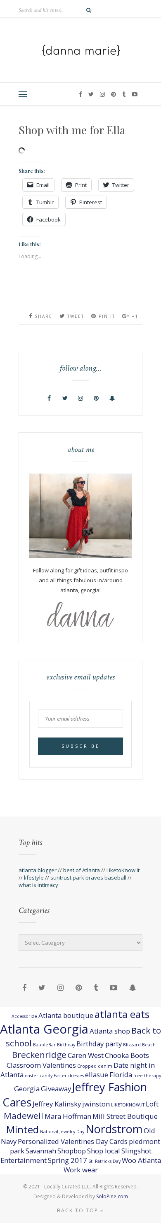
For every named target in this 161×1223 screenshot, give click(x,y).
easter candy (38, 1075)
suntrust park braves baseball (88, 877)
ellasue (96, 1074)
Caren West (86, 1055)
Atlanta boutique (65, 1015)
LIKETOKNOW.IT (127, 1105)
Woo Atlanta (141, 1160)
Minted (22, 1129)
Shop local (103, 1150)
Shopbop (71, 1150)
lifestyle (34, 877)
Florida (120, 1074)
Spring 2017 (67, 1160)
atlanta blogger (38, 870)
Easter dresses (69, 1075)
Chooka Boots (127, 1055)
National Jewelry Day (62, 1131)
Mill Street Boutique (125, 1116)
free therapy (147, 1075)
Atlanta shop (110, 1031)
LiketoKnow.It (123, 870)
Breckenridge (39, 1054)
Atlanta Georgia (44, 1029)
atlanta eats (122, 1014)
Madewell (23, 1115)
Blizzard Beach (139, 1045)
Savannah (41, 1150)
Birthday (66, 1045)
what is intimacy (38, 885)
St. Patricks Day (104, 1161)
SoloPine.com (112, 1196)
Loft (152, 1104)
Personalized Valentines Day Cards (73, 1141)
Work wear (81, 1169)
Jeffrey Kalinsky (57, 1104)
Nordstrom (113, 1129)
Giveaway (56, 1088)
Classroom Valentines (41, 1065)
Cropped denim (94, 1066)
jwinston (96, 1104)
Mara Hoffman (68, 1116)
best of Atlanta (81, 870)
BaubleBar (44, 1045)
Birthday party (99, 1043)
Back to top (78, 1210)
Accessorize (24, 1016)
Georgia (27, 1088)
